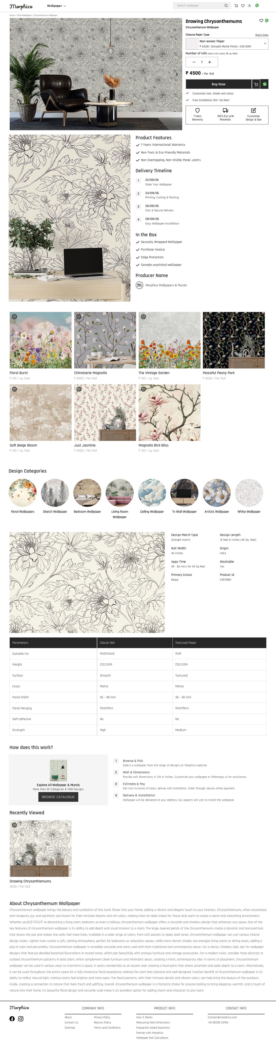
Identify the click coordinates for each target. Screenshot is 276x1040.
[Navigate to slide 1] (89, 123)
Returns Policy (102, 1022)
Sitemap (70, 1028)
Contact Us (71, 1022)
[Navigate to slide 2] (94, 123)
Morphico (21, 6)
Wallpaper (54, 6)
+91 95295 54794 (218, 1022)
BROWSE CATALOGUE (58, 796)
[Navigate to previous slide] (15, 74)
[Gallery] (96, 74)
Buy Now (218, 84)
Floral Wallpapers (24, 15)
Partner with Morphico (149, 1033)
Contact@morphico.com (222, 1017)
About (68, 1017)
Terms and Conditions (107, 1028)
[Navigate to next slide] (177, 74)
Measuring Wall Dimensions (153, 1022)
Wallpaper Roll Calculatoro (152, 1038)
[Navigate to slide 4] (102, 123)
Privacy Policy (102, 1017)
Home (12, 15)
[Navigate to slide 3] (98, 123)
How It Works (144, 1017)
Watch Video (261, 35)
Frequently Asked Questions (153, 1028)
